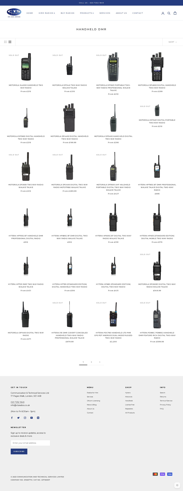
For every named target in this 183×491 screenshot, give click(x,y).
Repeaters (129, 409)
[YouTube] (31, 417)
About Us (121, 13)
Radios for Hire (92, 393)
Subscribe (19, 451)
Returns (163, 397)
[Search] (169, 13)
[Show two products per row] (5, 42)
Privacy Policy (165, 405)
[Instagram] (25, 417)
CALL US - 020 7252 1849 (91, 3)
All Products (130, 413)
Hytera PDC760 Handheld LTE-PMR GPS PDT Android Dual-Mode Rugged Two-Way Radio (113, 335)
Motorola (128, 397)
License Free (129, 405)
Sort (172, 42)
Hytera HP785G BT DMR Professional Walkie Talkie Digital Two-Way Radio (157, 187)
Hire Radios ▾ (47, 13)
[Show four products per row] (10, 42)
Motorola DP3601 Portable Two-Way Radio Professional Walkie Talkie (113, 87)
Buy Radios (67, 13)
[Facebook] (12, 417)
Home (30, 13)
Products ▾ (87, 13)
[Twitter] (18, 417)
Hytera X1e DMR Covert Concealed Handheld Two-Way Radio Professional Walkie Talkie (70, 335)
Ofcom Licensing (93, 401)
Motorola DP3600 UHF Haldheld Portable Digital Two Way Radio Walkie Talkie (113, 187)
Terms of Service (166, 401)
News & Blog (92, 405)
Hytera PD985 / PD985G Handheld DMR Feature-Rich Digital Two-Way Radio (157, 335)
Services (105, 13)
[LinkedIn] (38, 417)
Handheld (129, 401)
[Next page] (100, 362)
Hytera (127, 393)
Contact (137, 13)
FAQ (162, 409)
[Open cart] (175, 13)
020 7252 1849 (17, 402)
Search (162, 393)
